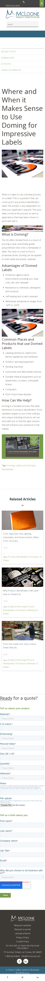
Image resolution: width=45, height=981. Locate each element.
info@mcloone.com (30, 956)
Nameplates (8, 469)
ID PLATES (6, 63)
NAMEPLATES (7, 57)
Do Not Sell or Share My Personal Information (22, 947)
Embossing (20, 606)
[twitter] (22, 977)
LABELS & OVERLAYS (11, 69)
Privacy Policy (22, 937)
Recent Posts (8, 51)
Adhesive (30, 610)
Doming (11, 465)
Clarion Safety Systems (19, 969)
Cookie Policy (22, 941)
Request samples (22, 925)
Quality (11, 606)
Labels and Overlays (25, 465)
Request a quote (22, 929)
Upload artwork (22, 933)
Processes (34, 556)
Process (12, 556)
